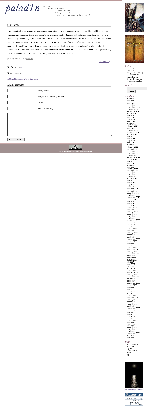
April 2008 (131, 245)
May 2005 (131, 316)
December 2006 (133, 277)
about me (130, 68)
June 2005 (131, 314)
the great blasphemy (135, 73)
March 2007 (132, 270)
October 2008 (132, 237)
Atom (129, 353)
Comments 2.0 (134, 351)
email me (130, 346)
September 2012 (133, 157)
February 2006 (132, 298)
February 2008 (132, 250)
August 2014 (132, 113)
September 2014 (133, 111)
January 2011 (132, 191)
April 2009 (131, 227)
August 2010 (132, 199)
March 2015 (132, 99)
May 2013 (131, 141)
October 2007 (132, 256)
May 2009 (131, 224)
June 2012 (131, 164)
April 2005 (131, 319)
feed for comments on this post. (22, 78)
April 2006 (131, 293)
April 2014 (131, 122)
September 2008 (133, 239)
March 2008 (132, 247)
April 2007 (131, 268)
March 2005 (132, 321)
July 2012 (130, 162)
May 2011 (131, 185)
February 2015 (132, 101)
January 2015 (132, 103)
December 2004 (133, 327)
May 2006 (131, 291)
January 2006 (132, 300)
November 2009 (133, 216)
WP (128, 355)
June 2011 (131, 183)
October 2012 (132, 155)
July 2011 (130, 180)
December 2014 (133, 105)
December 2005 (133, 302)
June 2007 (131, 264)
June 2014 (131, 118)
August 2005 (132, 310)
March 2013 (132, 145)
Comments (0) (105, 61)
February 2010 (132, 210)
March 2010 (132, 208)
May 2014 (131, 120)
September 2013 (133, 132)
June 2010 (131, 203)
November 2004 (133, 329)
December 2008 (133, 235)
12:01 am (29, 58)
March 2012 (132, 166)
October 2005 (132, 306)
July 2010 (130, 201)
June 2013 (131, 139)
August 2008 (132, 241)
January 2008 (132, 252)
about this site (132, 344)
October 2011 (132, 176)
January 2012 (132, 170)
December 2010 (133, 193)
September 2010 (133, 197)
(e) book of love (133, 75)
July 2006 (130, 287)
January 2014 (132, 128)
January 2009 (132, 233)
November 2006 (133, 279)
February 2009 (132, 231)
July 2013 (130, 136)
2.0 (129, 349)
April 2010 (131, 206)
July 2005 (130, 312)
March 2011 (131, 187)
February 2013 (132, 147)
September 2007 (133, 258)
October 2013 (132, 130)
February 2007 (132, 272)
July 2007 (130, 262)
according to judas (134, 81)
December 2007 (133, 254)
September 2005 (133, 308)
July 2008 (130, 243)
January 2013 (132, 149)
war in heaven (132, 77)
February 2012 (132, 168)
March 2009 (132, 229)
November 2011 (133, 174)
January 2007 (132, 275)
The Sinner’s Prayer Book (134, 389)
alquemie (130, 71)
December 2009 (133, 214)
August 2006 (132, 285)
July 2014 (130, 116)
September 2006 (133, 283)
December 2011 (133, 172)
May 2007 (131, 266)
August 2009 (132, 222)
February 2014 (132, 126)
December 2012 (133, 151)
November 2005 (133, 304)
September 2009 (133, 220)
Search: (129, 85)
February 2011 (132, 189)
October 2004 (132, 331)
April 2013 (131, 143)
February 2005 (132, 323)
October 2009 (132, 218)
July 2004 (130, 337)
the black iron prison (135, 79)
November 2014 (133, 107)
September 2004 (133, 333)
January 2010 (132, 212)
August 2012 (132, 159)
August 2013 (132, 134)
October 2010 (132, 195)
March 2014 (132, 124)
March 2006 (132, 296)
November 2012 (133, 153)
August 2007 (132, 260)
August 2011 (132, 178)
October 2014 (132, 109)
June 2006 (131, 289)
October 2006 (132, 281)
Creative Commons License (84, 151)
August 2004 (132, 335)
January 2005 (132, 325)
